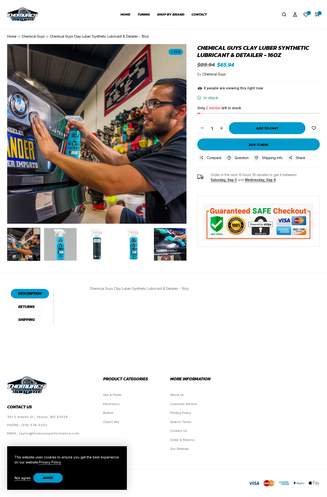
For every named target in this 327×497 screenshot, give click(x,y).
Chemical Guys (214, 74)
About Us (177, 395)
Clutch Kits (111, 422)
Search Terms (180, 422)
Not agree (23, 478)
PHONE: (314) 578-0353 (27, 425)
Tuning (143, 14)
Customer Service (183, 404)
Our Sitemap (179, 449)
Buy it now (258, 144)
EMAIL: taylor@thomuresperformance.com (43, 433)
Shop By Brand (170, 14)
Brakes (108, 413)
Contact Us (178, 431)
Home (125, 14)
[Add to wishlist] (314, 128)
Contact (199, 14)
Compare (214, 158)
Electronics (111, 404)
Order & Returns (182, 440)
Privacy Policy (180, 413)
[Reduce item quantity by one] (202, 128)
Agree (48, 477)
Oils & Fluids (112, 395)
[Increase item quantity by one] (221, 128)
